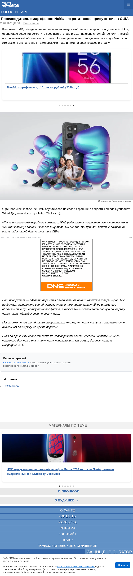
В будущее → (67, 500)
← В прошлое (66, 491)
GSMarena (12, 386)
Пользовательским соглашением (76, 566)
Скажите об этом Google (16, 362)
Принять (123, 565)
